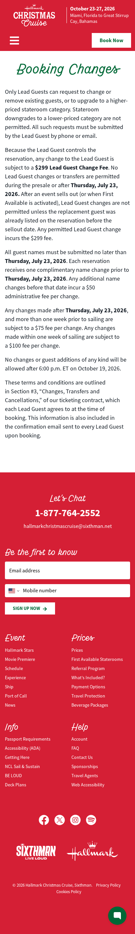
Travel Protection (88, 696)
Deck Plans (15, 785)
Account (79, 739)
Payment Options (88, 687)
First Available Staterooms (97, 659)
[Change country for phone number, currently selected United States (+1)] (13, 590)
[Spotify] (91, 820)
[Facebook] (46, 820)
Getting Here (17, 757)
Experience (15, 677)
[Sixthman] (36, 851)
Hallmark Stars (19, 650)
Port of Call (16, 696)
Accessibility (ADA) (22, 748)
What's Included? (88, 677)
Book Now (111, 40)
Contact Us (82, 757)
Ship (9, 687)
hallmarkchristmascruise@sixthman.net (68, 526)
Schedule (14, 668)
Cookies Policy (68, 891)
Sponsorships (84, 766)
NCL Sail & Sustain (22, 766)
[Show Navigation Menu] (14, 40)
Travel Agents (84, 775)
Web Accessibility (88, 785)
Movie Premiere (20, 659)
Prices (77, 650)
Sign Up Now (26, 608)
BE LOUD (13, 775)
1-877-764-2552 (67, 512)
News (10, 705)
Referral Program (88, 668)
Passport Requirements (27, 739)
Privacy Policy (108, 885)
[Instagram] (78, 820)
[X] (62, 820)
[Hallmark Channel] (92, 851)
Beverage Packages (89, 705)
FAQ (75, 748)
